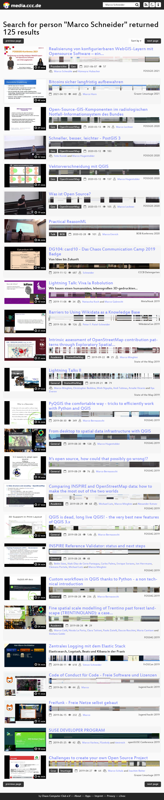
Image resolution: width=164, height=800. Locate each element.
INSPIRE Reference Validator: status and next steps (97, 546)
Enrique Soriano (125, 563)
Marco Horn (90, 94)
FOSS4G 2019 (152, 420)
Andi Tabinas (120, 388)
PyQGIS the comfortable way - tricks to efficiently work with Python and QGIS (101, 406)
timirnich (120, 742)
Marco (85, 687)
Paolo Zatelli (110, 630)
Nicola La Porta (77, 630)
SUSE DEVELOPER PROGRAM (77, 730)
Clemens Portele (58, 567)
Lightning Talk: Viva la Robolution (81, 283)
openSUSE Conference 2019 (144, 742)
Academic (56, 357)
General (55, 383)
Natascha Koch (90, 302)
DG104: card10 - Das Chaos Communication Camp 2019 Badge (102, 252)
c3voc (122, 796)
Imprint (99, 796)
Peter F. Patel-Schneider (96, 324)
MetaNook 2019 (150, 301)
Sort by (135, 41)
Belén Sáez (60, 563)
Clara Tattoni (94, 630)
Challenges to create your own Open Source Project (98, 758)
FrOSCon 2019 (151, 664)
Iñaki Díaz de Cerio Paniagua (83, 563)
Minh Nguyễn (104, 388)
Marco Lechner (124, 127)
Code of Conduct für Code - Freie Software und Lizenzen (103, 675)
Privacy (111, 796)
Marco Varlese (90, 742)
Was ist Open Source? (70, 194)
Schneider (88, 273)
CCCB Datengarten (149, 272)
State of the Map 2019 (147, 362)
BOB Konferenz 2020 (148, 233)
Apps (88, 796)
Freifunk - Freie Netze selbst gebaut (83, 703)
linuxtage (65, 771)
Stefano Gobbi (57, 634)
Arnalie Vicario (137, 388)
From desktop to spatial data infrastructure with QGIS (100, 431)
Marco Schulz (115, 771)
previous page (13, 41)
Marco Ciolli (60, 630)
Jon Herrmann (144, 563)
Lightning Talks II (65, 370)
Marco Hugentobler (83, 156)
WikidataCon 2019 (149, 324)
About (77, 796)
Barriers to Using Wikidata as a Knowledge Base (94, 312)
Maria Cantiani (145, 630)
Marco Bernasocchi (93, 420)
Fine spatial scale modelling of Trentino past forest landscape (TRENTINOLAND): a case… (102, 611)
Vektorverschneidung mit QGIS (79, 166)
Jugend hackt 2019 (149, 687)
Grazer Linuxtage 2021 (147, 94)
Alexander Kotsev (147, 504)
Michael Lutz (106, 504)
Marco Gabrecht (114, 302)
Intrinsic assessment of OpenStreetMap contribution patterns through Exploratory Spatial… (103, 343)
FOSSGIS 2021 (151, 71)
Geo (73, 66)
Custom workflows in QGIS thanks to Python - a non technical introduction (103, 582)
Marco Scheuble (63, 71)
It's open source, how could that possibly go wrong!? (98, 459)
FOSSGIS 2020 (151, 126)
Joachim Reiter (137, 771)
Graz (53, 771)
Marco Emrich (110, 234)
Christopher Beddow (84, 388)
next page (152, 41)
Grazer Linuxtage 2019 (147, 775)
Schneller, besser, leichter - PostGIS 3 (85, 138)
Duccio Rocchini (127, 630)
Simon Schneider (92, 665)
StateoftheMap (74, 357)
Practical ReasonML (67, 222)
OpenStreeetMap (70, 127)
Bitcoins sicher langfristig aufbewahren (86, 82)
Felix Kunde (60, 156)
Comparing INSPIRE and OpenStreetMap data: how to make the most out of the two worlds (100, 489)
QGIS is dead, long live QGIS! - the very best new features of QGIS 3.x (104, 520)
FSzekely (105, 742)
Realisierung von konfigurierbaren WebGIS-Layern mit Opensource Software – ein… (101, 52)
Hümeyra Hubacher (89, 71)
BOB (62, 234)
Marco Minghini (129, 357)
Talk (53, 234)
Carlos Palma (108, 563)
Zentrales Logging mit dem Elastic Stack (87, 646)
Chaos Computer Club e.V (56, 796)
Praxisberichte (59, 66)
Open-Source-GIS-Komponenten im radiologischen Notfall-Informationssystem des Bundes (98, 112)
